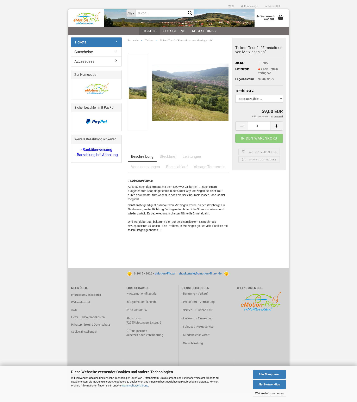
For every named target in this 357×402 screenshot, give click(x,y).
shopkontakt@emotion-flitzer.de (200, 273)
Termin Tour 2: (244, 90)
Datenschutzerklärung (135, 385)
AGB (74, 309)
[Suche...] (190, 13)
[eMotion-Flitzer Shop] (95, 18)
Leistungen (192, 156)
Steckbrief (168, 156)
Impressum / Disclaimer (86, 294)
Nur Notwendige (269, 384)
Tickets (149, 31)
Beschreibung (142, 156)
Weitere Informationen (269, 393)
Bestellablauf (177, 167)
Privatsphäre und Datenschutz (90, 324)
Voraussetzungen (145, 167)
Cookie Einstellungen (84, 331)
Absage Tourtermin (209, 167)
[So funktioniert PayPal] (96, 121)
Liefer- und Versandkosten (88, 317)
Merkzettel (273, 6)
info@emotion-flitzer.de (141, 301)
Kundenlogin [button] (250, 6)
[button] (231, 6)
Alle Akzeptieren (269, 374)
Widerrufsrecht (80, 302)
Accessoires (204, 31)
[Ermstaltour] (190, 92)
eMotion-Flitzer (165, 273)
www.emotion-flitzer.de (141, 293)
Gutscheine (174, 31)
